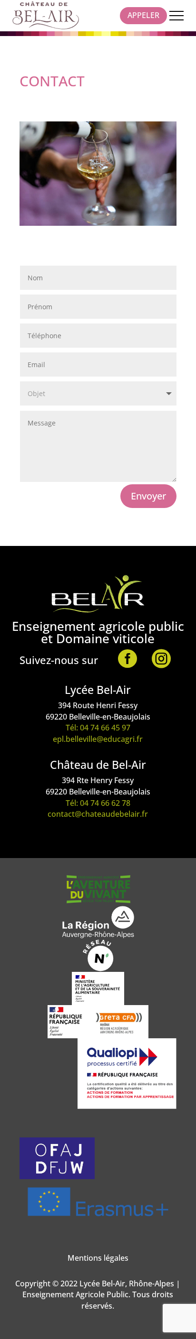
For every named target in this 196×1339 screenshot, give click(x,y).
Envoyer (148, 495)
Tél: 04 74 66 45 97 (98, 727)
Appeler (143, 15)
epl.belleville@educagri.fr (98, 739)
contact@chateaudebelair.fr (98, 814)
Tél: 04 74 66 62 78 (98, 803)
